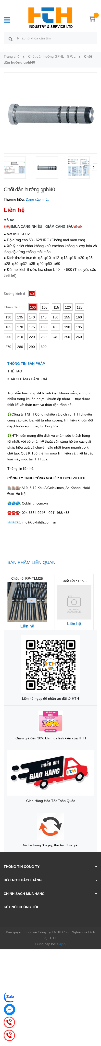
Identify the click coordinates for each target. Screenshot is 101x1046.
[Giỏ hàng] (92, 19)
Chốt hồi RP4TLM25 (27, 578)
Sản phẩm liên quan (31, 562)
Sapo (61, 944)
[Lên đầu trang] (93, 1022)
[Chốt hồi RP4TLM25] (27, 602)
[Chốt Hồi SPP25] (74, 602)
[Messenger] (9, 1009)
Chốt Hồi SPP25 (74, 581)
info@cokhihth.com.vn (39, 522)
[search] (10, 39)
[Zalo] (9, 997)
